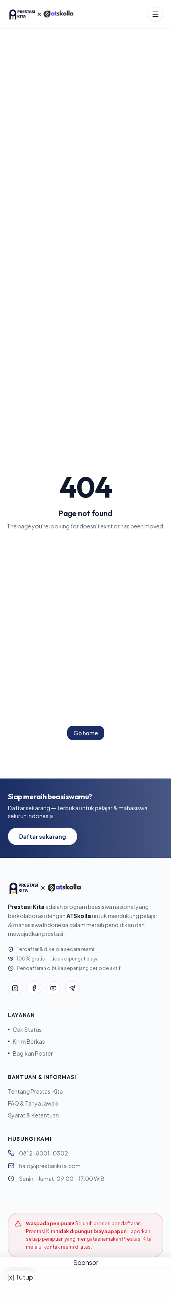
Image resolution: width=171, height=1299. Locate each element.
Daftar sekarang (42, 836)
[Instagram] (15, 988)
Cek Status (27, 1029)
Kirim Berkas (29, 1041)
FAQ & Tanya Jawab (33, 1103)
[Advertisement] (85, 1283)
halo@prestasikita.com (50, 1165)
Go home (86, 733)
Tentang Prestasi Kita (35, 1091)
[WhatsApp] (72, 988)
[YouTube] (53, 988)
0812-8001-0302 (43, 1153)
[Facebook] (34, 988)
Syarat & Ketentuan (33, 1115)
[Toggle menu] (155, 14)
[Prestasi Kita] (41, 14)
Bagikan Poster (33, 1053)
